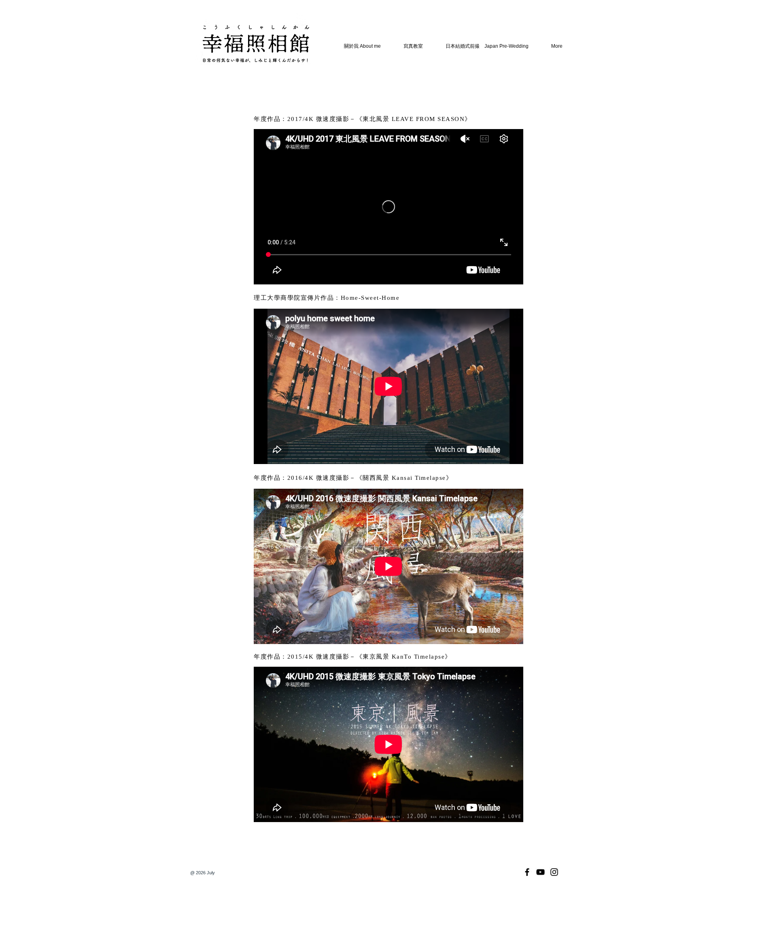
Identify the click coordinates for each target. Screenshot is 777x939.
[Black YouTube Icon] (540, 872)
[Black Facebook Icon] (527, 872)
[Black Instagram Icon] (554, 872)
